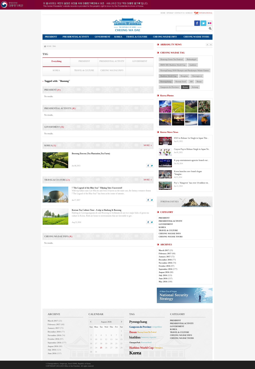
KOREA (56, 70)
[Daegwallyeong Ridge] (191, 119)
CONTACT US (180, 13)
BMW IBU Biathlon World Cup (172, 65)
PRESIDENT (84, 61)
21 (116, 343)
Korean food (181, 81)
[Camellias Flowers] (204, 106)
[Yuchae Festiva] (178, 106)
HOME (163, 13)
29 (121, 348)
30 (91, 352)
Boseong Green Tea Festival (171, 59)
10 (96, 339)
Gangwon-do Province (169, 87)
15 (121, 339)
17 (96, 343)
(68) (167, 253)
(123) (165, 275)
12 (106, 339)
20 (111, 343)
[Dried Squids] (178, 119)
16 (91, 343)
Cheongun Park (134, 342)
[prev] (90, 322)
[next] (121, 322)
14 (116, 339)
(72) (167, 257)
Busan (199, 81)
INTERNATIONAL (205, 13)
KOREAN (189, 13)
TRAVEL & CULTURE (84, 70)
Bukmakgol (191, 59)
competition (157, 326)
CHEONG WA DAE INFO (111, 70)
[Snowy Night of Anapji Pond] (165, 119)
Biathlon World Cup (168, 76)
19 (106, 343)
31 (96, 352)
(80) (166, 272)
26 (106, 348)
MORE (147, 145)
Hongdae (184, 76)
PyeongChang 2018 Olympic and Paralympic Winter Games (184, 70)
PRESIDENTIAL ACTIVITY (111, 61)
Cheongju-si (197, 76)
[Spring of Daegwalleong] (191, 106)
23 (91, 348)
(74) (167, 263)
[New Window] (184, 302)
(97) (166, 266)
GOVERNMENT (139, 61)
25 (101, 348)
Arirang (195, 87)
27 (111, 348)
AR (191, 81)
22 (121, 343)
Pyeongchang (165, 81)
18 (101, 343)
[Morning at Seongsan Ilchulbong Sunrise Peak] (204, 119)
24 (96, 348)
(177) (168, 269)
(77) (167, 260)
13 (111, 339)
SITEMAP (170, 13)
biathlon (193, 65)
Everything (56, 61)
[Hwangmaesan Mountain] (165, 106)
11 (101, 339)
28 (116, 348)
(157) (165, 278)
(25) (166, 250)
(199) (165, 282)
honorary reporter (148, 337)
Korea (185, 87)
